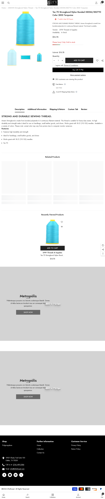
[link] (14, 199)
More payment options (78, 75)
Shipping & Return (57, 109)
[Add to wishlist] (97, 60)
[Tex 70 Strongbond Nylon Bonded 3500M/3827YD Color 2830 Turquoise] (52, 232)
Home (4, 8)
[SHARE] (101, 60)
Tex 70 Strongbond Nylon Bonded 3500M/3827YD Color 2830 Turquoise (52, 255)
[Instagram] (10, 475)
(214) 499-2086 (18, 464)
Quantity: (56, 56)
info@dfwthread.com (17, 469)
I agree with (59, 65)
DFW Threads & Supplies (68, 30)
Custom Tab (73, 109)
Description (20, 109)
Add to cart (79, 60)
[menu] (3, 3)
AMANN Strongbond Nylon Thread (20, 8)
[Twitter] (21, 475)
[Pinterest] (16, 475)
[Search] (8, 3)
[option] (25, 29)
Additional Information (37, 109)
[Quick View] (62, 227)
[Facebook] (4, 475)
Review (84, 109)
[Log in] (96, 3)
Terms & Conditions (71, 65)
